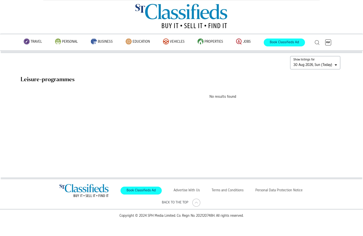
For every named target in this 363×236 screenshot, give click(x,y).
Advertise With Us (187, 190)
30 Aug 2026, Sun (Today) (312, 62)
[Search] (318, 40)
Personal (69, 42)
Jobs (246, 42)
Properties (213, 42)
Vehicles (176, 42)
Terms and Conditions (227, 190)
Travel (36, 42)
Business (105, 42)
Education (141, 42)
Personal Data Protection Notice (278, 190)
